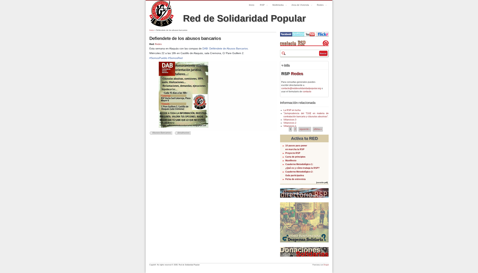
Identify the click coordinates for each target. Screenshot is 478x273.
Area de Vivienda (299, 5)
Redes (319, 5)
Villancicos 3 (289, 119)
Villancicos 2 (289, 123)
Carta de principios (295, 157)
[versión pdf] (322, 182)
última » (318, 129)
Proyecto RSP (292, 153)
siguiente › (304, 129)
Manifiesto (290, 160)
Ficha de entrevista (295, 179)
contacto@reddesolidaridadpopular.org (301, 88)
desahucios (183, 132)
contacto (307, 91)
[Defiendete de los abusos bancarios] (183, 126)
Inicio (251, 5)
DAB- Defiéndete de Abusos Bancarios (225, 48)
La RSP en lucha (292, 110)
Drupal (326, 265)
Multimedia (277, 5)
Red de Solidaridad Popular (244, 18)
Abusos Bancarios (161, 132)
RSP (261, 5)
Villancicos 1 (289, 126)
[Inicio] (161, 25)
